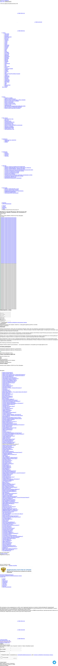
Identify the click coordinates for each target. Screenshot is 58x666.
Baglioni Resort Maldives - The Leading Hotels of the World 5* (14, 391)
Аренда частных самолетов (10, 139)
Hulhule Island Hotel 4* (7, 448)
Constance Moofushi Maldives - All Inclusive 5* (11, 414)
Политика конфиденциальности (6, 574)
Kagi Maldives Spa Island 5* (8, 463)
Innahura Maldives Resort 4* (8, 451)
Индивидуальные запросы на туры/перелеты (14, 190)
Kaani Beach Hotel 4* (6, 459)
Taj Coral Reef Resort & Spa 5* (8, 528)
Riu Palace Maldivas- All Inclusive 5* (9, 508)
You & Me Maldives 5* (6, 550)
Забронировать (3, 323)
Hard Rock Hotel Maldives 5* (8, 443)
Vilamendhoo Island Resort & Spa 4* (9, 546)
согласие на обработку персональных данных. (43, 654)
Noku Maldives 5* (5, 492)
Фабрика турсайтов (13, 565)
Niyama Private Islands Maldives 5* (9, 491)
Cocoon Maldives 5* (6, 409)
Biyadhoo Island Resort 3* (7, 397)
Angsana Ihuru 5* (5, 383)
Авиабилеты (4, 138)
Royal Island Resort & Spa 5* (8, 511)
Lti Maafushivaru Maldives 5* (8, 480)
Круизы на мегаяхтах (9, 101)
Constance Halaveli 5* (6, 413)
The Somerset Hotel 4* (6, 534)
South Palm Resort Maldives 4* (8, 522)
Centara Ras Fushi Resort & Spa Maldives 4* (11, 401)
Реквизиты (7, 153)
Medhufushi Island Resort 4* (8, 485)
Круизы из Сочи (8, 105)
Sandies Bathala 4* (6, 514)
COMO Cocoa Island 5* (7, 410)
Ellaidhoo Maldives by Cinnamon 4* (9, 421)
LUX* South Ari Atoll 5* (6, 481)
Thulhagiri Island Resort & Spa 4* (9, 538)
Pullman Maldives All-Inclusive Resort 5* (10, 502)
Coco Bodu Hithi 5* (6, 407)
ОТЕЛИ (6, 142)
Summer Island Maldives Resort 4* (9, 523)
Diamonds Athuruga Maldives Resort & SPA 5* (11, 417)
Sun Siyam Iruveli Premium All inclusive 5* (10, 525)
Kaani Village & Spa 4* (6, 462)
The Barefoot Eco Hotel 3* (7, 530)
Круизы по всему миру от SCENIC (12, 100)
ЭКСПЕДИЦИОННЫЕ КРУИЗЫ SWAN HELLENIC (15, 106)
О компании (4, 151)
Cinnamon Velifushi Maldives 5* (8, 404)
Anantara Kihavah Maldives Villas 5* (9, 380)
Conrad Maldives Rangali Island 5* (9, 412)
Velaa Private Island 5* (6, 543)
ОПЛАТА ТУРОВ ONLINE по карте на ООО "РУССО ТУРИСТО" (18, 167)
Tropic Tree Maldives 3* (7, 540)
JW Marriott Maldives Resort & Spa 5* (9, 458)
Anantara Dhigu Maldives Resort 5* (9, 379)
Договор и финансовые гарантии (11, 189)
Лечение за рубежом (9, 126)
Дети (1, 318)
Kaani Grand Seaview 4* (7, 460)
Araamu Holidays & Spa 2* (7, 385)
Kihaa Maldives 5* (6, 468)
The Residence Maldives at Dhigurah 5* (10, 533)
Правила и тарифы (9, 97)
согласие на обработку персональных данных (17, 322)
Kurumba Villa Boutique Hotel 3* (8, 442)
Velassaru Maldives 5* (6, 544)
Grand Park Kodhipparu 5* (7, 441)
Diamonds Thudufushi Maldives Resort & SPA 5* (12, 418)
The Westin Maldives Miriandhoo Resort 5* (10, 537)
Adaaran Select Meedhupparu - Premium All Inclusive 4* (13, 375)
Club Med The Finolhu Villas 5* (8, 406)
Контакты (4, 202)
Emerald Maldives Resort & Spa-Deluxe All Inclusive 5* (13, 424)
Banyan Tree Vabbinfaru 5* (7, 393)
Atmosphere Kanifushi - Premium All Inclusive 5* (12, 387)
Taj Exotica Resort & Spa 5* (7, 529)
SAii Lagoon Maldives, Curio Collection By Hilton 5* (12, 513)
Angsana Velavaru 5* (6, 384)
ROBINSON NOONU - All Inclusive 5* (9, 510)
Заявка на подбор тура (5, 642)
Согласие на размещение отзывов (12, 171)
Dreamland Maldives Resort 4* (8, 419)
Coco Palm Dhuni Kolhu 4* (7, 408)
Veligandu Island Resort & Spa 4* (9, 545)
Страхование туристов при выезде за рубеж (14, 175)
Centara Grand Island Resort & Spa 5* (10, 400)
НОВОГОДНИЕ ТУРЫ (9, 128)
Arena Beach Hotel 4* (6, 386)
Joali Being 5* (5, 455)
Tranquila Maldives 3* (6, 539)
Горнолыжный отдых (9, 123)
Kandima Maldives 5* (6, 465)
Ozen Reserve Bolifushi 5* (7, 498)
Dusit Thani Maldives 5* (7, 420)
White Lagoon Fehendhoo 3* (8, 549)
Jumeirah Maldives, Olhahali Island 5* (9, 457)
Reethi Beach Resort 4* (7, 505)
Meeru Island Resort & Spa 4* (8, 486)
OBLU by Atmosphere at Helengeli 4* (9, 493)
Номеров (2, 320)
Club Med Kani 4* (5, 405)
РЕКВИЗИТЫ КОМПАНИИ (10, 191)
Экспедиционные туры (9, 129)
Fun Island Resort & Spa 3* (7, 434)
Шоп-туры (7, 119)
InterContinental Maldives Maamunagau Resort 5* (12, 452)
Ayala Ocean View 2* (6, 390)
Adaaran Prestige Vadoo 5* (7, 373)
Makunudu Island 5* (6, 483)
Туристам (4, 165)
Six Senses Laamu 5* (6, 517)
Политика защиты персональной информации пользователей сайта (19, 169)
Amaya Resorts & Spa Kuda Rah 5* (9, 377)
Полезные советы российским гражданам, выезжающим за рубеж (18, 174)
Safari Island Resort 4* (6, 512)
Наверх (1, 643)
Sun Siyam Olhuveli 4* (6, 526)
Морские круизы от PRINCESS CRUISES (13, 107)
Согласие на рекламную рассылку (12, 172)
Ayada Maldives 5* (6, 389)
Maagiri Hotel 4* (5, 482)
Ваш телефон (3, 649)
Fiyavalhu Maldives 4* (6, 431)
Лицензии (7, 155)
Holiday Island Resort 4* (7, 446)
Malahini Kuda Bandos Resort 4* (8, 484)
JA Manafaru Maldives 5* (7, 453)
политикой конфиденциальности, (24, 654)
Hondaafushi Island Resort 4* (8, 447)
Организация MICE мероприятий (11, 192)
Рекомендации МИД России (10, 176)
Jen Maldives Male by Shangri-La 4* (9, 454)
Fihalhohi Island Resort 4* (7, 428)
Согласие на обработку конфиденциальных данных (11, 575)
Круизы (3, 96)
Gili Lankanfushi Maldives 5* (8, 440)
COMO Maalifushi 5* (6, 411)
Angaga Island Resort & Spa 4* (8, 382)
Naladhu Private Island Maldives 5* (9, 490)
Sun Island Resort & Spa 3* (7, 524)
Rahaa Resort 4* (5, 504)
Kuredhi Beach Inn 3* (6, 475)
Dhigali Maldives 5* (6, 416)
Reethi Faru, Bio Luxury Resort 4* (9, 506)
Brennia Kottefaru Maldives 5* (8, 399)
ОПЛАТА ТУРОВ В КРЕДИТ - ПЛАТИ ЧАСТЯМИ (15, 168)
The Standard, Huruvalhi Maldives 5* (9, 535)
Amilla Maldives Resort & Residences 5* (10, 378)
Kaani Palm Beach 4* (6, 461)
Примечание (2, 651)
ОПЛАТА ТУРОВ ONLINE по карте (12, 188)
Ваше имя (2, 646)
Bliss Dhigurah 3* (5, 398)
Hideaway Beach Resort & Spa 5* (9, 445)
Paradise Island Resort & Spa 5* (8, 499)
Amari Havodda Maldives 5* (7, 376)
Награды (6, 154)
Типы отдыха (5, 117)
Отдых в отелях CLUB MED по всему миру (13, 125)
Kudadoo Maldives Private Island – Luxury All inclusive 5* (13, 472)
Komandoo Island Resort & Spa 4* (9, 470)
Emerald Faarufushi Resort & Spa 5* (9, 423)
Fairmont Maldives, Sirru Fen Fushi (9, 427)
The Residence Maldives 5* (7, 532)
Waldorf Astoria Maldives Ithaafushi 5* (9, 548)
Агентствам (4, 187)
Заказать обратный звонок (5, 641)
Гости (1, 317)
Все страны (4, 87)
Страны (4, 32)
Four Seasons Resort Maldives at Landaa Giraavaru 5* (13, 433)
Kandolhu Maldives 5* (6, 466)
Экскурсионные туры (9, 118)
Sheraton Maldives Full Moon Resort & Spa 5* (11, 516)
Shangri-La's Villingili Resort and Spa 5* (10, 515)
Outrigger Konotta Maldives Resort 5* (9, 496)
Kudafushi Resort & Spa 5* (7, 473)
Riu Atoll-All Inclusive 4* (7, 507)
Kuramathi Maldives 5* (6, 474)
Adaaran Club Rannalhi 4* (7, 372)
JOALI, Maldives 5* (6, 456)
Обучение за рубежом (9, 127)
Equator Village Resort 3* (7, 425)
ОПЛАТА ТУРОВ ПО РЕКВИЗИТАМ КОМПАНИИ (15, 166)
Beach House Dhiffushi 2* (7, 396)
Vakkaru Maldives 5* (6, 541)
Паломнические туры (9, 124)
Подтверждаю (14, 322)
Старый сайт (2, 576)
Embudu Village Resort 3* (7, 422)
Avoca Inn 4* (4, 388)
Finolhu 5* (4, 430)
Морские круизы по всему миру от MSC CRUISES (15, 99)
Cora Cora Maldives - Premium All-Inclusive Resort (12, 415)
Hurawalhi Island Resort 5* (7, 449)
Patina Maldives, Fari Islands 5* (8, 501)
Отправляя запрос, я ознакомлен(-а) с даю (27, 654)
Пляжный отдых (8, 120)
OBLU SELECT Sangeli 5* (7, 494)
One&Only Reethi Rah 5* (7, 495)
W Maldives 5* (5, 547)
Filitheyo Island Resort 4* (7, 429)
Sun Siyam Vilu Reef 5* (7, 527)
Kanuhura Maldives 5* (6, 467)
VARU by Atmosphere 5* (7, 542)
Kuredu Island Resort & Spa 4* (8, 476)
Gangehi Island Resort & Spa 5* (8, 439)
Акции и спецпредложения (10, 98)
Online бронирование (6, 203)
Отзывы (6, 152)
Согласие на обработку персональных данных (14, 170)
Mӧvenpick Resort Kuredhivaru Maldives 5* (11, 489)
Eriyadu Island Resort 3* (7, 426)
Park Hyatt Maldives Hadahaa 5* (8, 500)
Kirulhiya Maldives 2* (6, 469)
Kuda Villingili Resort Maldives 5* (9, 471)
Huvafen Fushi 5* (5, 450)
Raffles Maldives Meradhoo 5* (8, 503)
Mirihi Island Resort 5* (6, 488)
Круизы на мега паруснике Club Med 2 (13, 108)
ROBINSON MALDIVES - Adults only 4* (10, 509)
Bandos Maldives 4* (6, 392)
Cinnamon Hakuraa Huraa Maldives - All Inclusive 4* (12, 403)
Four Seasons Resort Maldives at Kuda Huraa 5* (12, 432)
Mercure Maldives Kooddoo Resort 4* (9, 487)
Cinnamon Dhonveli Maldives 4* (8, 402)
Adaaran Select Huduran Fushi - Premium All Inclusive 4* (13, 374)
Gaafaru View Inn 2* (6, 438)
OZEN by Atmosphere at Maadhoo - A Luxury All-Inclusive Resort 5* (15, 497)
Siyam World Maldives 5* (7, 518)
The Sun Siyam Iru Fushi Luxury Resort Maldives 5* (12, 536)
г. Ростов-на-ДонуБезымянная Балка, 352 (5, 640)
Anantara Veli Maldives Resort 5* (9, 381)
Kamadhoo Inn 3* (5, 464)
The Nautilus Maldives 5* (7, 531)
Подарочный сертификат (10, 173)
